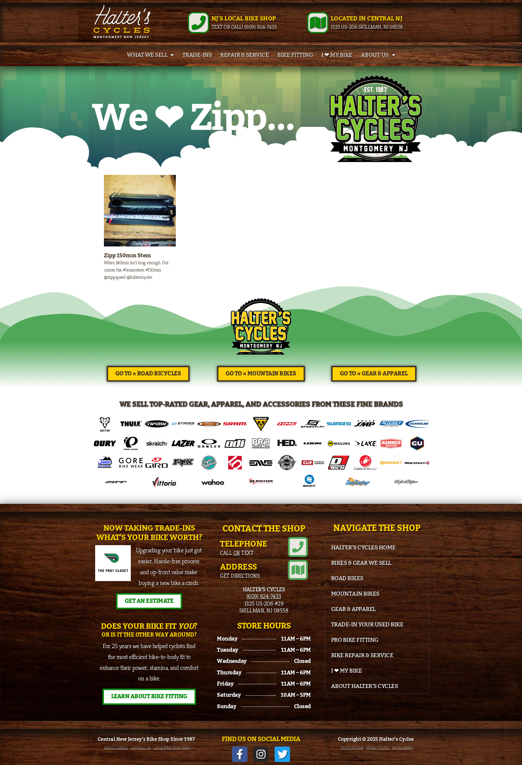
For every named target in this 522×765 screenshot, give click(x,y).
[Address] (298, 570)
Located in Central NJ (367, 19)
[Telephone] (298, 547)
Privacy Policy (378, 747)
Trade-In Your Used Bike (367, 624)
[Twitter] (282, 754)
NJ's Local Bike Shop (243, 19)
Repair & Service (244, 55)
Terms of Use (352, 747)
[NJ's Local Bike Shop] (198, 22)
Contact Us (140, 747)
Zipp (228, 118)
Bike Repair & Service (362, 655)
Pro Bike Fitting (355, 640)
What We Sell (147, 55)
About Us (375, 55)
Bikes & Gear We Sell (361, 563)
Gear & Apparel (353, 609)
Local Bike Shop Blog (171, 747)
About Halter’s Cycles (364, 686)
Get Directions (239, 575)
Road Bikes (347, 578)
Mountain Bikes (355, 593)
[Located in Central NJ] (317, 22)
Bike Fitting (295, 55)
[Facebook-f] (239, 754)
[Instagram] (261, 754)
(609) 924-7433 (263, 596)
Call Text (236, 552)
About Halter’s (116, 747)
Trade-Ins (197, 55)
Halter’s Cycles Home (363, 547)
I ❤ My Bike (337, 55)
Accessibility (403, 747)
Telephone (243, 544)
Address (238, 567)
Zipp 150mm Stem (127, 255)
